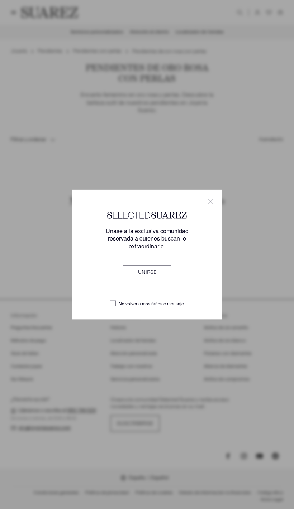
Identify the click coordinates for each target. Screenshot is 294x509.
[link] (147, 271)
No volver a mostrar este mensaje (151, 303)
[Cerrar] (210, 201)
